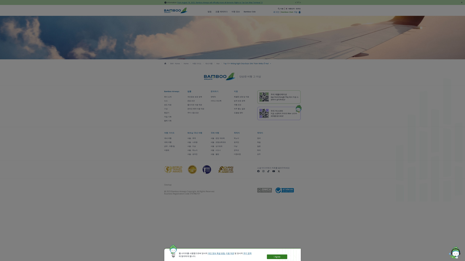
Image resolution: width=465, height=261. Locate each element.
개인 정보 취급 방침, (216, 253)
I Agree (277, 256)
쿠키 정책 (247, 253)
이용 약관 (230, 253)
